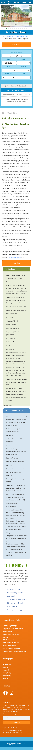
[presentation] (2, 14)
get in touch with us (14, 257)
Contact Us (6, 670)
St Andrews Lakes (8, 640)
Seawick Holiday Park (9, 646)
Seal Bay (5, 637)
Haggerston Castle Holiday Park (13, 629)
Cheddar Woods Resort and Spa (16, 36)
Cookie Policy (7, 676)
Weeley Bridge (7, 631)
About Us (5, 667)
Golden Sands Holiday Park (11, 634)
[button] (6, 28)
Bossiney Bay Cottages (10, 626)
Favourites (7, 664)
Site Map (5, 678)
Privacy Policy (7, 673)
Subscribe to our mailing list (10, 714)
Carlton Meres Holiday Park (11, 648)
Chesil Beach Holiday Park (11, 643)
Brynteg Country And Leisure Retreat (14, 651)
